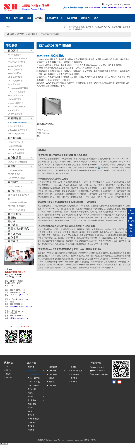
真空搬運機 (14, 158)
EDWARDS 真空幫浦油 (17, 202)
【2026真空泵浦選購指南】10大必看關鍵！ (68, 155)
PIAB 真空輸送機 (15, 146)
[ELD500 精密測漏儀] (51, 107)
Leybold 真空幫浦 (15, 66)
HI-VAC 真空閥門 (15, 186)
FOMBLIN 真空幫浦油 (17, 206)
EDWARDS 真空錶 (15, 170)
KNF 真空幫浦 (13, 110)
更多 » (126, 45)
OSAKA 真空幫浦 (15, 81)
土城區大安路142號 (13, 283)
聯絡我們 (85, 18)
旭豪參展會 (72, 18)
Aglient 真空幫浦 (14, 55)
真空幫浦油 (14, 191)
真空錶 (12, 166)
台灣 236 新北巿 (17, 281)
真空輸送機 (14, 138)
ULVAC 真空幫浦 (14, 99)
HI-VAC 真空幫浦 (15, 70)
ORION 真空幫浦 (15, 77)
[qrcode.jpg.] (121, 369)
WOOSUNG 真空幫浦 (17, 106)
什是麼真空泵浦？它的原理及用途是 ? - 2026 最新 (71, 226)
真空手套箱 (14, 214)
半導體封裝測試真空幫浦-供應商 (53, 179)
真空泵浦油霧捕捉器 (18, 229)
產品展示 (39, 18)
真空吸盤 (13, 238)
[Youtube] (119, 382)
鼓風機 (12, 218)
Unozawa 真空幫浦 (15, 103)
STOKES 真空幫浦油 (16, 210)
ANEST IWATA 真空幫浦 (18, 58)
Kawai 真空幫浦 (14, 73)
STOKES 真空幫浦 (15, 95)
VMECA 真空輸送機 (16, 153)
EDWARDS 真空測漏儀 (17, 122)
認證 (29, 18)
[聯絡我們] (19, 254)
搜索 (64, 27)
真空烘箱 (13, 225)
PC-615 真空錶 (14, 174)
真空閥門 (13, 182)
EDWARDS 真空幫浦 (16, 62)
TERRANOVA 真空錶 (16, 178)
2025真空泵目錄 (55, 18)
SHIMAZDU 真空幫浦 (16, 92)
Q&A (95, 18)
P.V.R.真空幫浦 (14, 84)
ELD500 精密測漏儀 (45, 124)
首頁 (8, 18)
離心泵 (12, 221)
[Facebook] (114, 382)
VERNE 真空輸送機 (16, 150)
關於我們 (18, 18)
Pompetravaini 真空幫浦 (18, 88)
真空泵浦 (13, 241)
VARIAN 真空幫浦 (15, 114)
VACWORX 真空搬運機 (17, 162)
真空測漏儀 (14, 118)
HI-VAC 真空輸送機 (16, 142)
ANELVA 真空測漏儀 (16, 134)
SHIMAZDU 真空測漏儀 (17, 130)
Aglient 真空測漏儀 (15, 126)
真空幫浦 (13, 51)
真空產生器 (14, 234)
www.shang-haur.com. (100, 374)
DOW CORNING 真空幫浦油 (18, 197)
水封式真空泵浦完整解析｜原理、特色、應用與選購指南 (74, 249)
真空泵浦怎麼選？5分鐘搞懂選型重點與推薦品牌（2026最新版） (68, 202)
